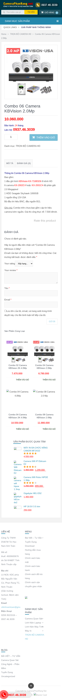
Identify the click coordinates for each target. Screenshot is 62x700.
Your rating (9, 263)
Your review (10, 270)
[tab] (9, 163)
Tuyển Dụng (31, 542)
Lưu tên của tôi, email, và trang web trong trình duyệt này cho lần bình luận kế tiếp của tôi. (28, 313)
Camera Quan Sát (33, 618)
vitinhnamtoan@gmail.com (13, 607)
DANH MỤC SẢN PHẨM (17, 21)
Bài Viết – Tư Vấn (33, 538)
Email (7, 299)
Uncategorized (8, 676)
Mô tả (9, 163)
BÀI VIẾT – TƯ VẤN (10, 656)
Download (29, 546)
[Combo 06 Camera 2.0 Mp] (31, 95)
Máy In (28, 631)
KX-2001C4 (37, 185)
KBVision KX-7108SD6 (30, 181)
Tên (7, 288)
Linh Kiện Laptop (33, 622)
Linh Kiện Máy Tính (34, 626)
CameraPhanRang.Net (36, 691)
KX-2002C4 (20, 185)
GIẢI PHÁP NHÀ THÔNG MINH (36, 27)
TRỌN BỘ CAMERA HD (20, 34)
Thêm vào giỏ (45, 137)
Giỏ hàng (51, 12)
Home (3, 34)
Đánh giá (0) (24, 163)
